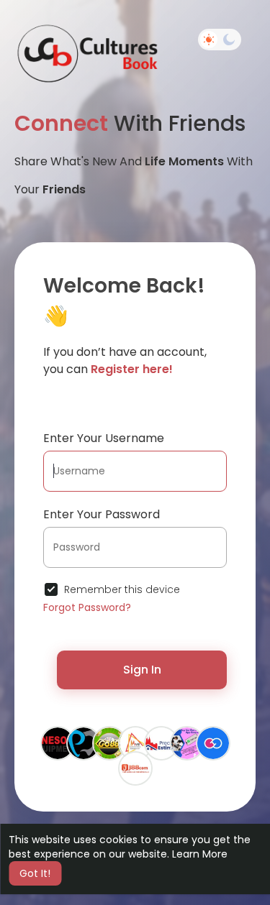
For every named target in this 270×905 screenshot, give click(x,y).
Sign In (142, 669)
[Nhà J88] (135, 768)
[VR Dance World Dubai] (135, 742)
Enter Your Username (103, 438)
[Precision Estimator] (161, 742)
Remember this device (122, 589)
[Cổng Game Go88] (109, 742)
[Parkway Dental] (83, 742)
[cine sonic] (57, 742)
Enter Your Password (101, 514)
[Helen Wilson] (187, 742)
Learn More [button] (200, 854)
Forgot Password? (87, 607)
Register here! (132, 369)
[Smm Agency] (213, 742)
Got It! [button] (34, 873)
